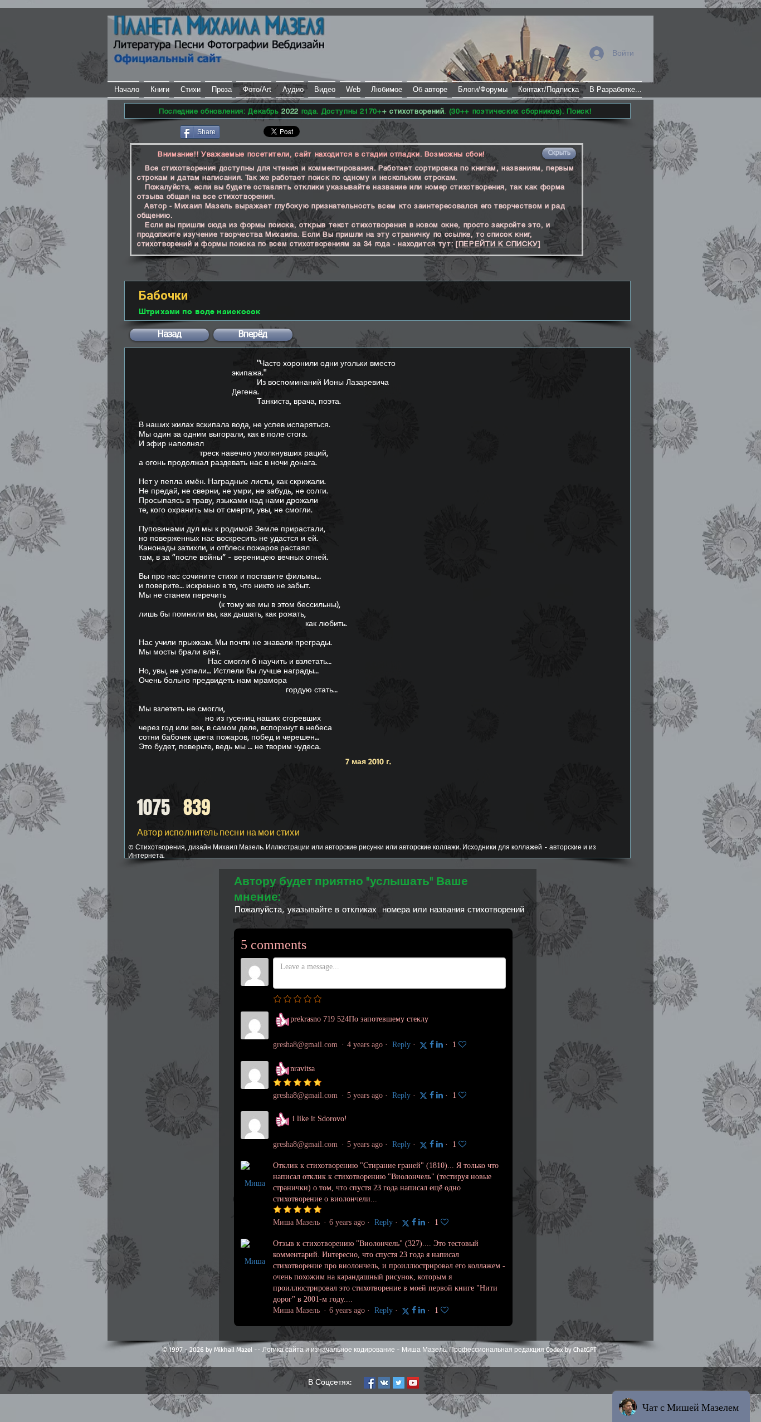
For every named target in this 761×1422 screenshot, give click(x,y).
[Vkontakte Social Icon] (384, 1383)
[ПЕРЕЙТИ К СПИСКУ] (498, 244)
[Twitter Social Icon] (398, 1383)
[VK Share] (255, 131)
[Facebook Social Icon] (369, 1383)
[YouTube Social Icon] (413, 1383)
